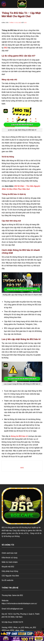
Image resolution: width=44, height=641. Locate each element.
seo (25, 22)
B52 (5, 48)
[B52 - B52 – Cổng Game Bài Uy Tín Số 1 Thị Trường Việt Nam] (22, 4)
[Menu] (4, 4)
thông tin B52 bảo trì (19, 436)
